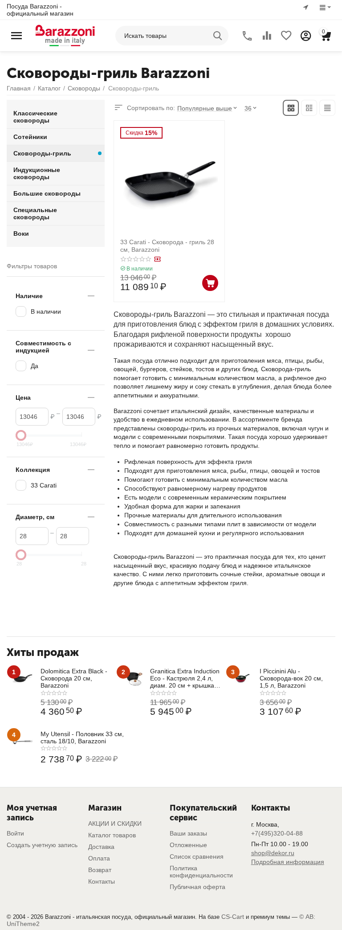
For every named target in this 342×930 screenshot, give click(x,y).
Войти (15, 833)
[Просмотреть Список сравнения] (267, 35)
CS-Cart (232, 916)
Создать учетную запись (42, 844)
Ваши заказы (188, 833)
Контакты (101, 881)
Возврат (99, 869)
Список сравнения (197, 856)
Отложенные (188, 844)
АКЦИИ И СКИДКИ (115, 823)
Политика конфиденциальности (201, 871)
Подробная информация (287, 861)
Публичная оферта (197, 886)
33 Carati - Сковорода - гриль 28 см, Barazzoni (167, 245)
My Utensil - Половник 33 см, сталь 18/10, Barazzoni (82, 737)
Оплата (99, 858)
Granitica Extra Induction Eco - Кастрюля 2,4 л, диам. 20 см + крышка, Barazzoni (185, 678)
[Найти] (218, 35)
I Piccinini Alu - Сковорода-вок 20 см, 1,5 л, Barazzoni (291, 678)
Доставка (101, 846)
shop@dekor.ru (272, 852)
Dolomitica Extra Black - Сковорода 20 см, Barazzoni (74, 678)
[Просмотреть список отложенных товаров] (286, 35)
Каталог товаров (112, 835)
